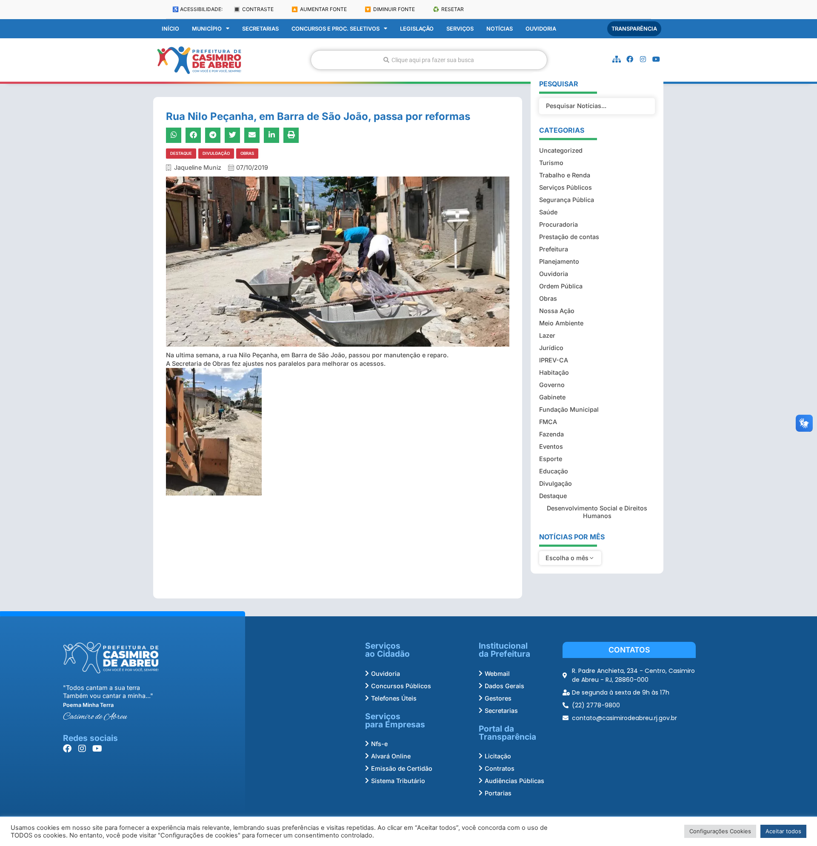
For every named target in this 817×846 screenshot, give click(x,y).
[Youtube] (656, 59)
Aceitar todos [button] (783, 831)
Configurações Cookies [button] (720, 831)
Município (207, 29)
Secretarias (260, 29)
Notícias (499, 29)
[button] (173, 135)
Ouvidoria (541, 29)
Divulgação (216, 153)
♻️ (448, 9)
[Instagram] (643, 59)
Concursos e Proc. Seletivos (335, 29)
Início (170, 29)
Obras (247, 153)
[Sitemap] (616, 59)
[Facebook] (629, 59)
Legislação (417, 29)
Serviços (460, 29)
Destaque (181, 153)
